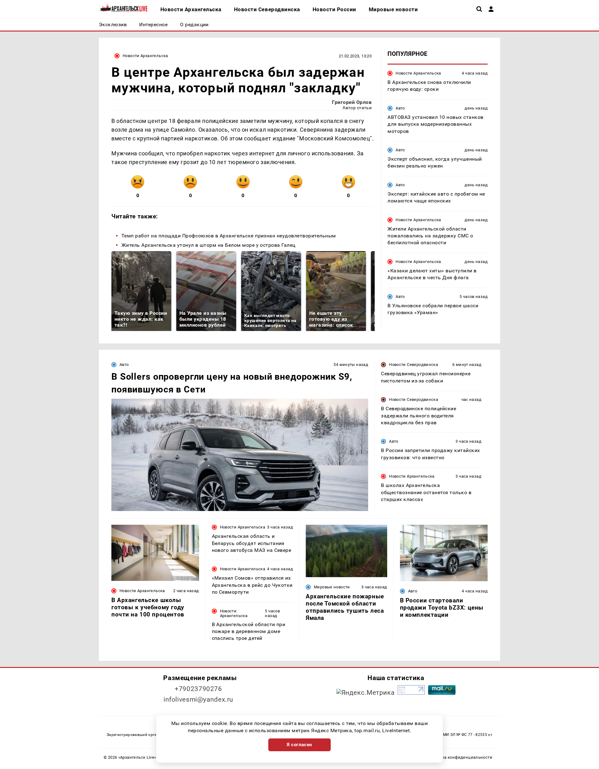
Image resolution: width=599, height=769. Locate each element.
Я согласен (299, 744)
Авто (400, 108)
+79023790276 (198, 689)
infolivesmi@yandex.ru (198, 699)
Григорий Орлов (352, 102)
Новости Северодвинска (413, 364)
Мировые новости (332, 587)
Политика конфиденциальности (459, 757)
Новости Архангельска (145, 55)
